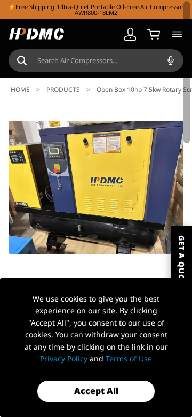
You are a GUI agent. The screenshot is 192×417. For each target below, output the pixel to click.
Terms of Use (129, 358)
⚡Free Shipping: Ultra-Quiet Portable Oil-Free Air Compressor (96, 7)
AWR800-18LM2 (96, 13)
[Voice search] (170, 60)
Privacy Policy (63, 358)
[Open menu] (177, 34)
